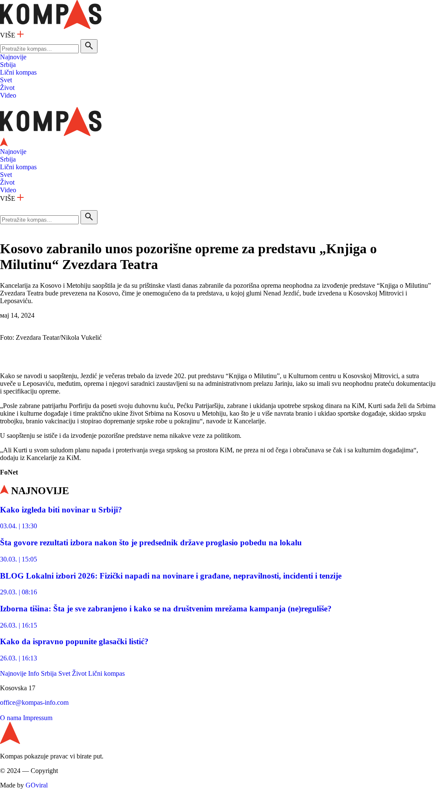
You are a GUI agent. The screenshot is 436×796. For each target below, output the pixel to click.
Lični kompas (18, 72)
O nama (10, 717)
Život (7, 87)
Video (8, 95)
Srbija (8, 64)
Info (33, 673)
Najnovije (13, 57)
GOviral (37, 785)
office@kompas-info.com (34, 702)
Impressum (37, 717)
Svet (6, 80)
